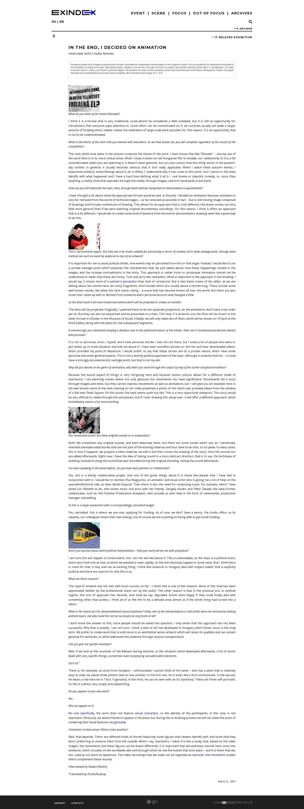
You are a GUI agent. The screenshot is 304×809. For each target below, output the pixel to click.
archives (241, 13)
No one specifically (81, 713)
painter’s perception (123, 281)
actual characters (146, 713)
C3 (251, 802)
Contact (77, 803)
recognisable (117, 722)
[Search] (250, 22)
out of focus (208, 13)
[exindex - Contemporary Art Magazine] (74, 12)
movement (218, 755)
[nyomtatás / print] (54, 35)
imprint (59, 803)
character (198, 755)
